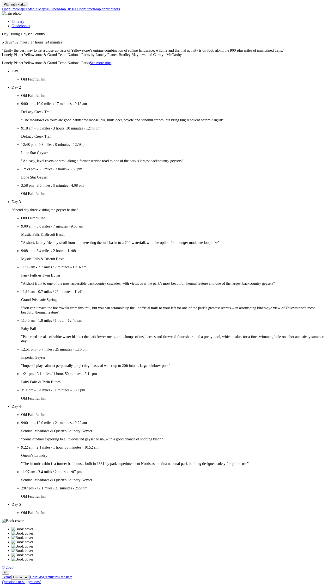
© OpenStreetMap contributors (96, 9)
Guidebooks (21, 26)
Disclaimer (20, 577)
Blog (41, 577)
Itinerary (18, 21)
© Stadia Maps (35, 9)
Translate (65, 577)
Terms (6, 577)
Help (33, 577)
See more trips (100, 63)
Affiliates (52, 577)
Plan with (15, 4)
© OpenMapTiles (60, 9)
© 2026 (7, 567)
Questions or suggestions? (21, 582)
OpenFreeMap (13, 9)
